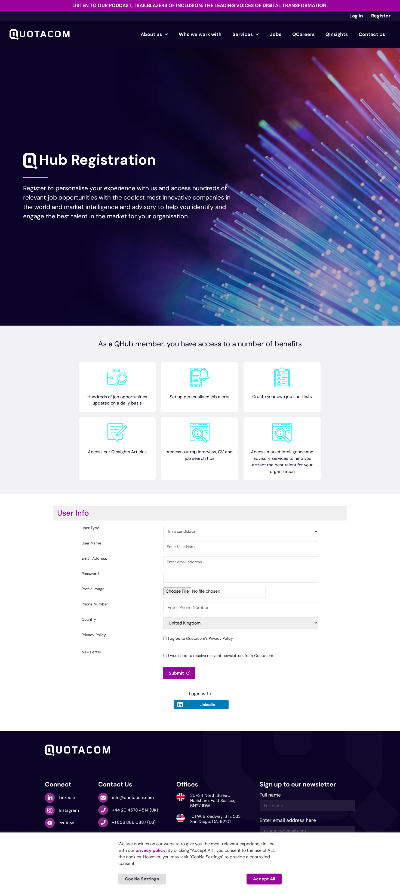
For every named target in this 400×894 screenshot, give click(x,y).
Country (89, 619)
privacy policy (151, 850)
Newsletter (91, 652)
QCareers (303, 34)
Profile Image (93, 589)
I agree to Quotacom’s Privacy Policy (200, 638)
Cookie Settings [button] (142, 879)
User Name (91, 543)
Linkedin (207, 704)
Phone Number (95, 604)
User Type (90, 528)
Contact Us (372, 34)
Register (380, 16)
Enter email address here (288, 820)
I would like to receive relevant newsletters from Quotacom (220, 655)
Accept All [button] (264, 879)
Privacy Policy (94, 635)
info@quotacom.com (133, 797)
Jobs (275, 34)
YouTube (66, 822)
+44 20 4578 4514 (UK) (135, 810)
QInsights (336, 34)
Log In (356, 16)
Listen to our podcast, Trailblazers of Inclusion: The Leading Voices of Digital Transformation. (200, 5)
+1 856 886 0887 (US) (134, 822)
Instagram (69, 810)
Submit (176, 673)
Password (90, 574)
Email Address (94, 558)
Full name (270, 795)
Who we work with (200, 34)
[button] (89, 161)
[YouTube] (50, 823)
